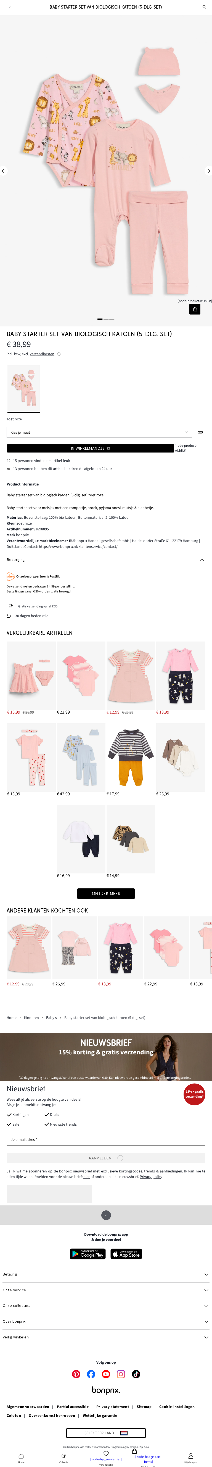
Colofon (14, 1416)
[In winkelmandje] (194, 309)
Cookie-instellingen (177, 1407)
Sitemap (144, 1407)
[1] (100, 319)
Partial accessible (73, 1407)
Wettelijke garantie (100, 1416)
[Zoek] (204, 7)
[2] (106, 319)
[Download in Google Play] (88, 1253)
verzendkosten (42, 354)
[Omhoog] (106, 1215)
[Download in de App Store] (126, 1253)
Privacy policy (151, 1177)
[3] (111, 319)
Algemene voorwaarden (28, 1407)
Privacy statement (112, 1407)
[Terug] (10, 7)
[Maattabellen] (200, 432)
